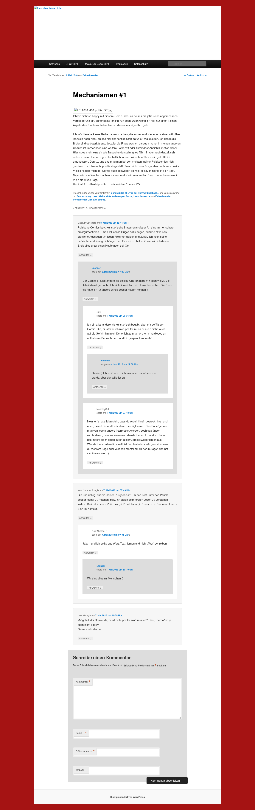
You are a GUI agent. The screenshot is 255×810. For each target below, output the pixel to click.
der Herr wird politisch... (146, 193)
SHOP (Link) (72, 64)
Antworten (85, 254)
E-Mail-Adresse (85, 751)
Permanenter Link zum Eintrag (89, 199)
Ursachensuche (141, 196)
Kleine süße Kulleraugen (112, 196)
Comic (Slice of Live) (122, 193)
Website (80, 770)
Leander (96, 268)
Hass (94, 196)
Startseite (54, 64)
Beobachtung (84, 196)
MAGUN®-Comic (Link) (97, 64)
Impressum (122, 64)
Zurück (189, 75)
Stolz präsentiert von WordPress (127, 797)
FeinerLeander (90, 75)
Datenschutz (141, 64)
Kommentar (83, 682)
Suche (129, 196)
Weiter (202, 75)
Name (81, 733)
